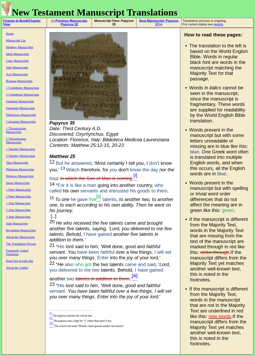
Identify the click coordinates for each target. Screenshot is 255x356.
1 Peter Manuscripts (18, 189)
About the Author (17, 267)
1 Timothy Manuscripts (20, 149)
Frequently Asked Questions (17, 252)
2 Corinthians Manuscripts (22, 94)
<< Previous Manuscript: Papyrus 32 (69, 22)
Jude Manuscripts (17, 223)
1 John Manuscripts (18, 203)
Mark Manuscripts (17, 54)
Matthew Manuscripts (19, 47)
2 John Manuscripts (18, 210)
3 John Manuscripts (18, 216)
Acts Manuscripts (17, 74)
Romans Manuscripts (19, 81)
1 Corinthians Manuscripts (22, 88)
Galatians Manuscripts (20, 101)
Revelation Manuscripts (21, 230)
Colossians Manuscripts (21, 121)
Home (10, 33)
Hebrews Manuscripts (19, 176)
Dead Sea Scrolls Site (19, 261)
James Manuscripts (18, 183)
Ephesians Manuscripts (20, 108)
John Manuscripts (17, 67)
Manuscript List (16, 40)
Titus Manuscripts (17, 162)
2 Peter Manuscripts (18, 196)
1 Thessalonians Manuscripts (16, 130)
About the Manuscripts (20, 237)
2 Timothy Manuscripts (20, 156)
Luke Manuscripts (17, 60)
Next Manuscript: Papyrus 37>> (158, 22)
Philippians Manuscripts (21, 115)
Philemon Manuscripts (20, 169)
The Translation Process (21, 244)
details (218, 24)
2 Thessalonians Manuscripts (16, 140)
